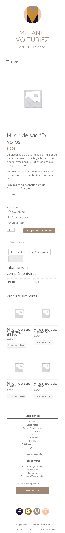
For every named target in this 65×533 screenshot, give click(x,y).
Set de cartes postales (32, 444)
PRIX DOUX (32, 441)
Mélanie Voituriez (32, 36)
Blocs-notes (32, 424)
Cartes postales (32, 431)
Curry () (18, 212)
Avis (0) (15, 258)
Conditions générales (32, 466)
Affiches (32, 421)
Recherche (32, 490)
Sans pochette (18, 222)
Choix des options (16, 345)
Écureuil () (19, 217)
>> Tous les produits (32, 453)
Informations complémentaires (29, 252)
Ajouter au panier (41, 230)
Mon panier (32, 472)
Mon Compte (16, 529)
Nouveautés (32, 437)
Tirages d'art (32, 447)
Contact (28, 529)
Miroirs (21, 242)
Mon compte (32, 469)
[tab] (29, 252)
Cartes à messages (32, 428)
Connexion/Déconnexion (32, 476)
